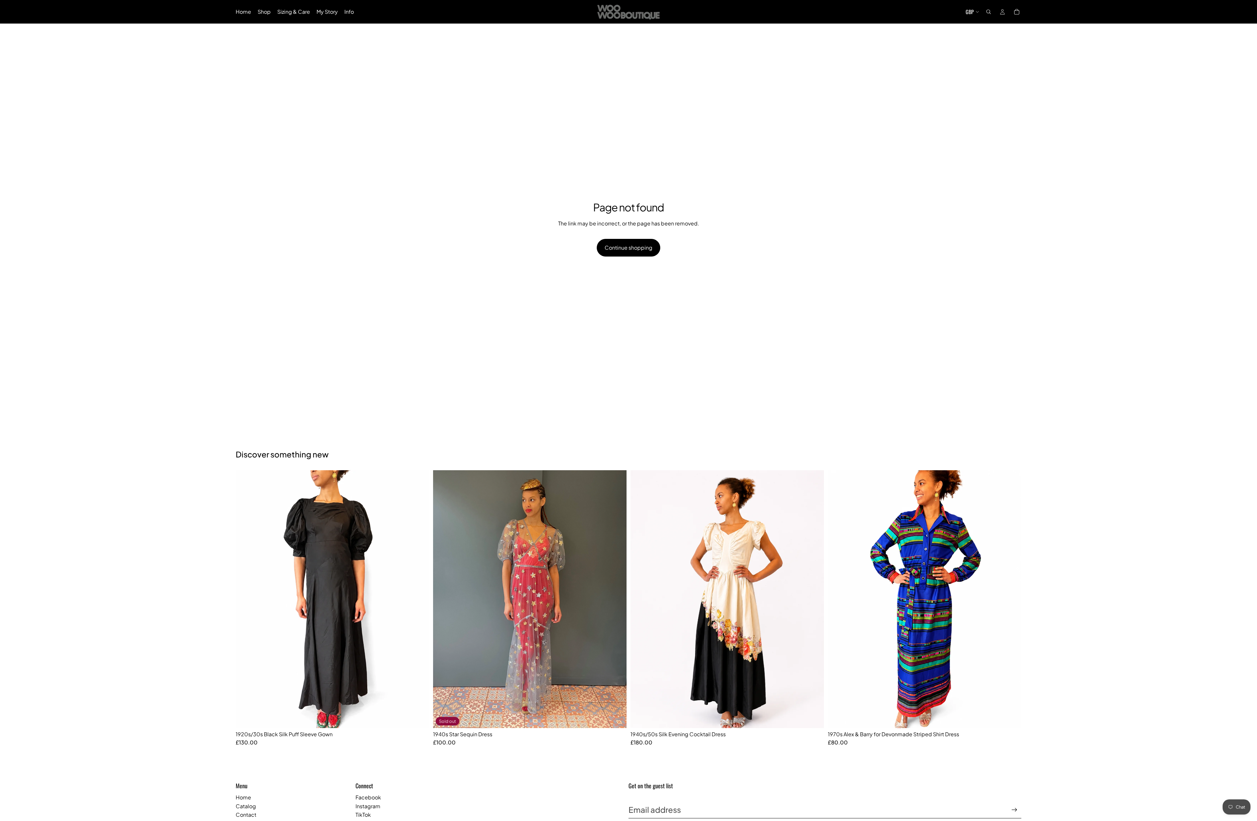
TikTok (363, 814)
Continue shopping (628, 247)
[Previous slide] (245, 599)
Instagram (367, 806)
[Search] (988, 12)
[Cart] (1017, 12)
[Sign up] (1014, 810)
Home (243, 797)
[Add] (419, 718)
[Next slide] (419, 599)
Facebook (368, 797)
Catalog (246, 806)
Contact (246, 814)
